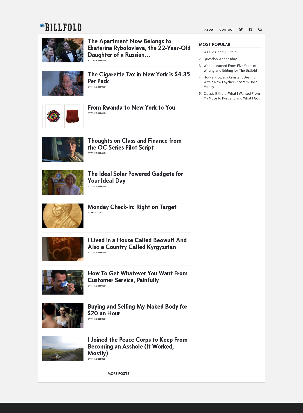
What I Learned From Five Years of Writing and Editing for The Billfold (230, 68)
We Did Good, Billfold (220, 52)
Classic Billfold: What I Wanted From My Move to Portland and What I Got (232, 96)
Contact (226, 30)
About (209, 30)
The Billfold (60, 27)
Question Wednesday (220, 58)
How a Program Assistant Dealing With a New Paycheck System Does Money (230, 82)
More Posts (118, 373)
